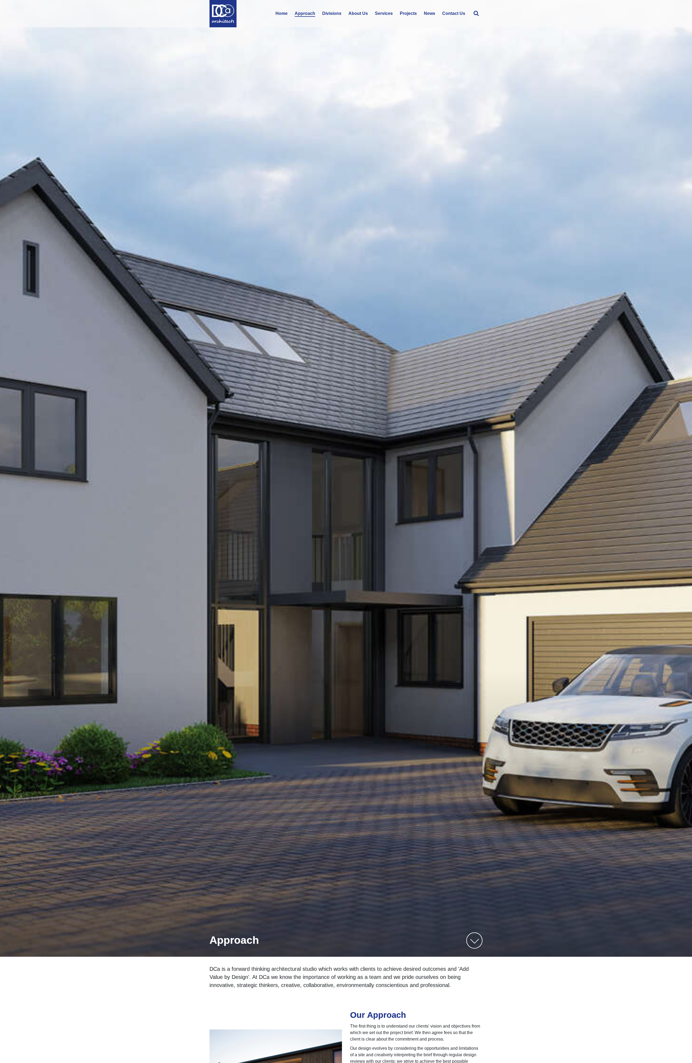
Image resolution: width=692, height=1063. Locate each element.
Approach (305, 13)
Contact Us (453, 13)
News (429, 13)
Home (281, 13)
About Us (358, 13)
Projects (408, 13)
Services (384, 13)
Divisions (331, 13)
